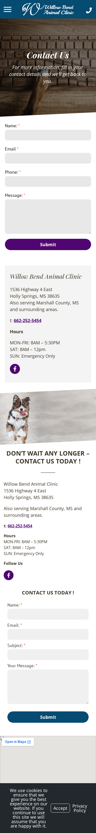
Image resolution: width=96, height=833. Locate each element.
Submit (48, 244)
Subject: (16, 645)
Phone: (13, 172)
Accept (60, 808)
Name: (12, 126)
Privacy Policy (79, 808)
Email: (14, 625)
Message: (15, 195)
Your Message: (22, 665)
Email (11, 149)
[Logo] (48, 9)
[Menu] (8, 9)
